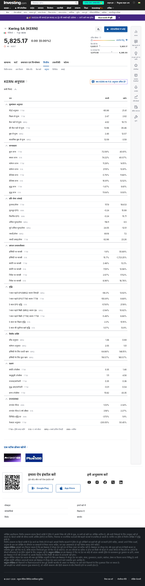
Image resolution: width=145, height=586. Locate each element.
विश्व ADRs (52, 12)
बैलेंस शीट (29, 69)
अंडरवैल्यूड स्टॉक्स (114, 12)
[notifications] (134, 2)
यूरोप (78, 12)
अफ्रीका (104, 12)
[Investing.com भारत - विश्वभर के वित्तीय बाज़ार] (15, 3)
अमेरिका (71, 12)
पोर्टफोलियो (9, 511)
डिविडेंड (55, 69)
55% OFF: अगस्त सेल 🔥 (93, 3)
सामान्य (7, 62)
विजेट (7, 517)
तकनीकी (56, 62)
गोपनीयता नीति (122, 579)
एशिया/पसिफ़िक (94, 12)
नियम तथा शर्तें (108, 579)
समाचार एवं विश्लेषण (30, 62)
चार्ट (15, 62)
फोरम (66, 62)
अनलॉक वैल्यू (120, 40)
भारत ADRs (62, 12)
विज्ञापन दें (81, 511)
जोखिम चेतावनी (136, 579)
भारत (25, 12)
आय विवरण (19, 69)
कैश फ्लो (38, 69)
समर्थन (79, 517)
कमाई (63, 69)
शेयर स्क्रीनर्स (17, 12)
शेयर (7, 12)
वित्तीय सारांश (8, 69)
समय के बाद (42, 12)
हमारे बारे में (81, 505)
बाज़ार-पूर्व (32, 12)
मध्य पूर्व (84, 12)
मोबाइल (7, 505)
